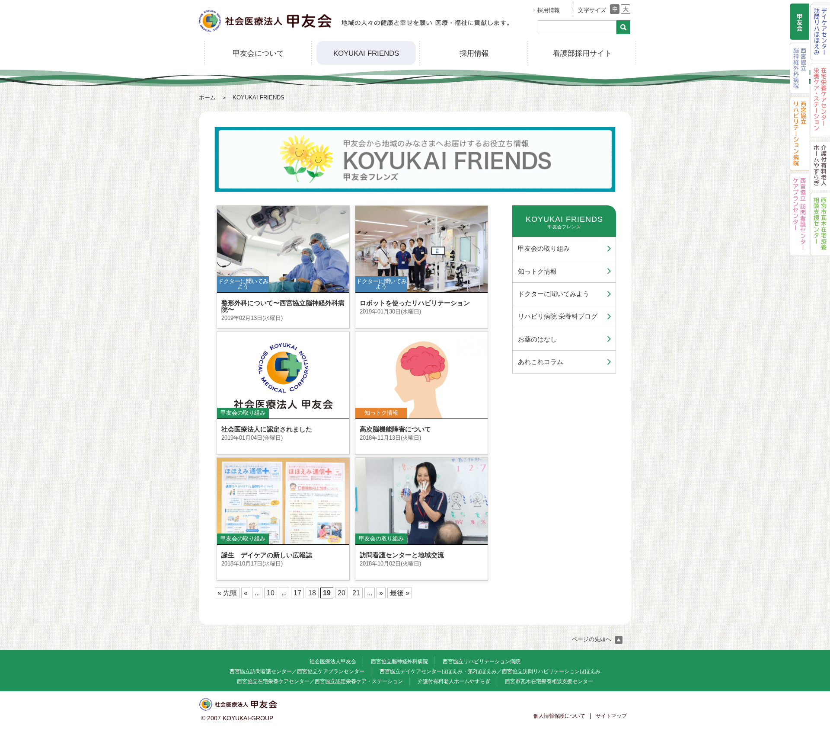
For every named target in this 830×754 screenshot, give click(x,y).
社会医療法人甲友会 (333, 661)
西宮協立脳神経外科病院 (399, 661)
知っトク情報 (537, 271)
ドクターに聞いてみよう (553, 293)
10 (271, 593)
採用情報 (548, 10)
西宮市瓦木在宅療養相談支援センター (549, 681)
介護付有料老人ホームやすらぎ (454, 681)
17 (297, 593)
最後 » (399, 593)
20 (341, 593)
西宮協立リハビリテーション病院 (481, 661)
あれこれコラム (540, 361)
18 (312, 593)
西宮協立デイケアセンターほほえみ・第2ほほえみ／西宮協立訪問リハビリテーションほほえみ (490, 671)
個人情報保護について (559, 716)
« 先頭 (227, 593)
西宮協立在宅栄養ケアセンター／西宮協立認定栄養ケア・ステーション (320, 681)
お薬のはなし (537, 339)
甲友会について (258, 53)
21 (356, 593)
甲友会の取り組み (544, 248)
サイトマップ (611, 716)
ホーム (207, 97)
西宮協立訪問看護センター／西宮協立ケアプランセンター (297, 671)
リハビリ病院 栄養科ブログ (557, 316)
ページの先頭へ (592, 639)
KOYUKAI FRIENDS (366, 53)
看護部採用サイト (582, 53)
